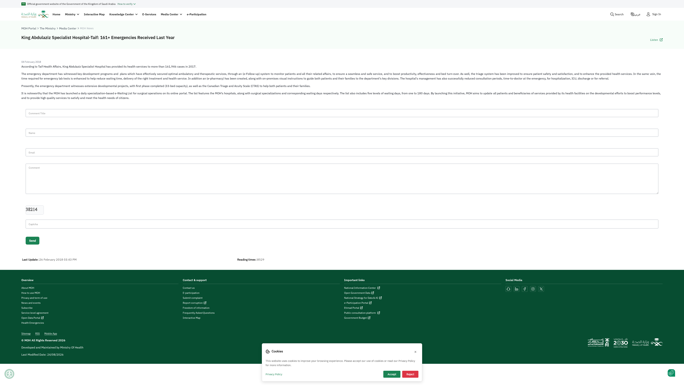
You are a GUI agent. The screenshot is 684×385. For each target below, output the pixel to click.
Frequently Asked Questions (199, 312)
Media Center (67, 28)
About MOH (27, 287)
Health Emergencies (32, 322)
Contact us (189, 287)
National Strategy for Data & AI (361, 297)
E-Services (149, 14)
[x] (541, 288)
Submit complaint (193, 297)
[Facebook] (525, 288)
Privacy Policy (274, 374)
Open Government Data (357, 292)
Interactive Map (94, 14)
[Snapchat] (508, 288)
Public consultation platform (360, 312)
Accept (392, 374)
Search (619, 14)
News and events (31, 302)
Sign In (656, 14)
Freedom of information (196, 307)
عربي (637, 14)
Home (56, 14)
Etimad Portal (351, 307)
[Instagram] (533, 288)
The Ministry (48, 28)
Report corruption (193, 302)
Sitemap (26, 333)
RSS (37, 333)
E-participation (191, 292)
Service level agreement (34, 312)
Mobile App (50, 333)
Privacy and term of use (34, 297)
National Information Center (360, 287)
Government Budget (355, 317)
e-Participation (196, 14)
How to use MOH (30, 292)
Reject (410, 374)
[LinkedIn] (517, 288)
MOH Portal (28, 28)
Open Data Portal (30, 317)
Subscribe (27, 307)
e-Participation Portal (356, 302)
